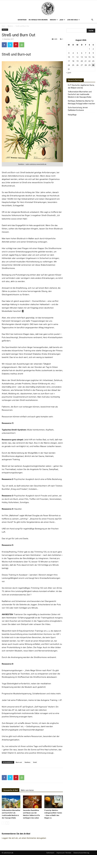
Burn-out (19, 762)
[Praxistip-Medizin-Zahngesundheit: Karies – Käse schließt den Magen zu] (53, 801)
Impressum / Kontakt (64, 853)
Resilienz (27, 762)
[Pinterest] (15, 44)
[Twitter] (10, 44)
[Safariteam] (48, 8)
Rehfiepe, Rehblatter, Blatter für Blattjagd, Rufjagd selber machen (81, 102)
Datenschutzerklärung (81, 853)
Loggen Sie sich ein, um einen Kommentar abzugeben (24, 838)
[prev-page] (3, 823)
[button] (92, 20)
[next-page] (7, 823)
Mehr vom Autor (27, 790)
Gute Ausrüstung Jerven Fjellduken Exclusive (78, 108)
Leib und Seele (72, 20)
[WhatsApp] (21, 44)
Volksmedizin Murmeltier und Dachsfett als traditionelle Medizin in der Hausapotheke (80, 94)
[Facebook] (4, 44)
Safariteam (22, 20)
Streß (35, 762)
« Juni (68, 72)
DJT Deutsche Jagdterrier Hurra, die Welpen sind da (81, 86)
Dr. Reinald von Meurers (38, 20)
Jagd (61, 20)
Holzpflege (72, 115)
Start (3, 26)
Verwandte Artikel (10, 790)
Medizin (53, 20)
